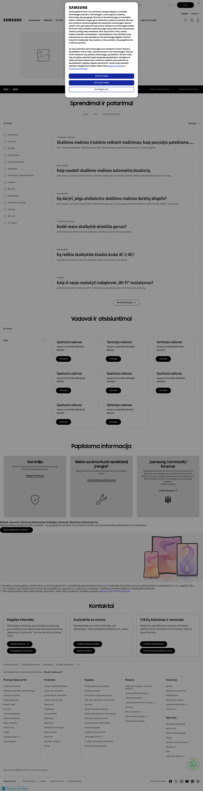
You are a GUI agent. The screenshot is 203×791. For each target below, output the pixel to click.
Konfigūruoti (101, 89)
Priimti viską (101, 76)
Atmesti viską (101, 83)
